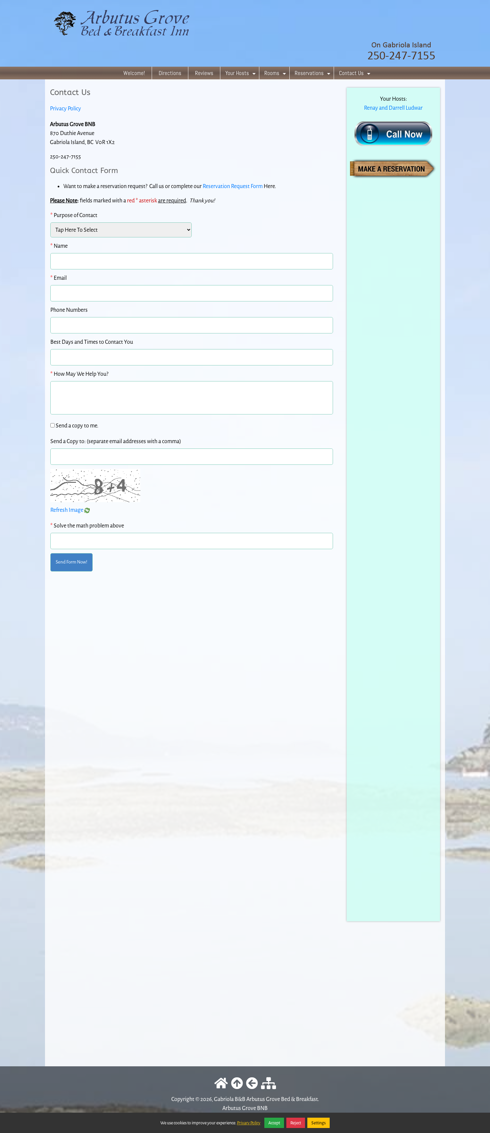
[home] (245, 32)
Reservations (313, 74)
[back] (252, 1083)
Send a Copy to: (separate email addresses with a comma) (115, 441)
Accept (274, 1123)
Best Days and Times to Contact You (91, 341)
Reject (295, 1123)
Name (59, 245)
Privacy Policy (65, 108)
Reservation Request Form (233, 186)
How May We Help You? (79, 373)
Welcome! (134, 73)
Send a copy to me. (77, 425)
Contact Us (355, 74)
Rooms (276, 74)
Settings (318, 1123)
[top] (237, 1083)
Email (58, 277)
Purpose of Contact (73, 215)
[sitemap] (268, 1083)
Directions (170, 73)
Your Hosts (241, 74)
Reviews (204, 73)
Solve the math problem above (87, 525)
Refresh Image (67, 509)
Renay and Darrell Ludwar (393, 107)
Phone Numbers (69, 309)
